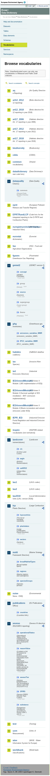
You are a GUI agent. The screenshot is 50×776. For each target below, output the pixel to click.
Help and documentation (12, 22)
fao (14, 246)
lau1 (15, 482)
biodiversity (19, 148)
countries (24, 612)
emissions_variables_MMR (24, 333)
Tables (6, 31)
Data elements (9, 36)
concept (23, 272)
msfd (15, 552)
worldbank (18, 750)
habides (17, 352)
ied (14, 371)
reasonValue (24, 648)
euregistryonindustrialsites (21, 227)
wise (15, 740)
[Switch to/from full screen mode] (34, 6)
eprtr (15, 205)
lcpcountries (24, 515)
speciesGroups (24, 581)
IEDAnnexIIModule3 (21, 390)
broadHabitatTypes (24, 562)
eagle (22, 459)
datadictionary (20, 171)
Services (6, 50)
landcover (18, 439)
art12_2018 (18, 110)
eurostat (17, 236)
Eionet (14, 17)
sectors (23, 539)
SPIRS (22, 691)
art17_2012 (18, 129)
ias (14, 361)
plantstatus (24, 526)
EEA (14, 2)
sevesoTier (24, 677)
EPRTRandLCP (20, 214)
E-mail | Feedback (10, 768)
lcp (14, 505)
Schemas (7, 40)
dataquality (18, 181)
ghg (15, 324)
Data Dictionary (23, 17)
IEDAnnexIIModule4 (21, 405)
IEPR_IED (18, 418)
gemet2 (16, 265)
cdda (15, 155)
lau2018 (17, 496)
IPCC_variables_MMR (24, 341)
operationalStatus (24, 633)
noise (15, 593)
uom (15, 731)
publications (19, 603)
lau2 (15, 489)
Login (29, 6)
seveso (16, 623)
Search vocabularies (15, 83)
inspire (16, 430)
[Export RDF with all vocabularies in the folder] (43, 184)
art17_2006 (18, 119)
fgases (16, 256)
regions (23, 571)
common (17, 162)
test (14, 724)
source (23, 292)
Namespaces (8, 54)
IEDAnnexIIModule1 (21, 381)
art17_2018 (18, 138)
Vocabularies (8, 45)
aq (14, 90)
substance (24, 705)
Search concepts (34, 83)
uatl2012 (23, 468)
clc (21, 449)
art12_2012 (18, 100)
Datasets (6, 26)
